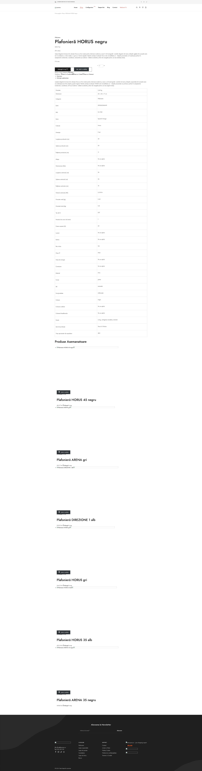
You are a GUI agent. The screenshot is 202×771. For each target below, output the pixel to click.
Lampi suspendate (83, 748)
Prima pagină (58, 13)
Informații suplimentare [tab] (62, 78)
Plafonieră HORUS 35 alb (74, 640)
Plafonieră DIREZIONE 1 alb (76, 520)
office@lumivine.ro (61, 747)
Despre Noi (101, 7)
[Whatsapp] (64, 752)
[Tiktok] (61, 752)
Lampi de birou (82, 755)
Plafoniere (57, 37)
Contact (115, 7)
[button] (61, 394)
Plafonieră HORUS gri (72, 580)
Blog (108, 7)
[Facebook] (55, 752)
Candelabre (82, 753)
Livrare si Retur (106, 748)
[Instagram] (58, 752)
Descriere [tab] (59, 76)
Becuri (80, 758)
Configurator (90, 7)
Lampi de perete (83, 750)
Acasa (75, 7)
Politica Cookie (106, 750)
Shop (63, 13)
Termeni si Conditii (107, 755)
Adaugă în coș (62, 69)
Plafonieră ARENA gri (72, 459)
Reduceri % (123, 7)
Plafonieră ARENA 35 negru (76, 700)
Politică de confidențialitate (109, 753)
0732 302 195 (60, 749)
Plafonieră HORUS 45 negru (76, 399)
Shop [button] (81, 7)
